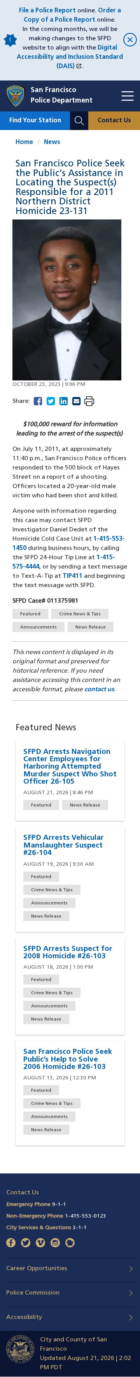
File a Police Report (47, 11)
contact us (99, 690)
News (52, 142)
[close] (128, 40)
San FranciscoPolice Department (62, 95)
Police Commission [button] (33, 1293)
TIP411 (72, 576)
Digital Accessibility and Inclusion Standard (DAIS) (70, 57)
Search (79, 116)
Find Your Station (35, 121)
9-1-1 (59, 1204)
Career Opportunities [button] (36, 1269)
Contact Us (114, 121)
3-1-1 (80, 1228)
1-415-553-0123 (85, 1216)
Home (24, 142)
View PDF (89, 402)
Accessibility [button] (24, 1317)
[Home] (18, 96)
